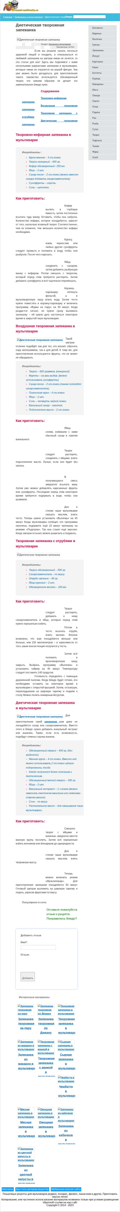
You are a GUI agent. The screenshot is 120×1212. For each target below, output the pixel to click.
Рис (94, 118)
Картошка (97, 61)
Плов (95, 106)
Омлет (96, 101)
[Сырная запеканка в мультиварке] (66, 1049)
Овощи (96, 95)
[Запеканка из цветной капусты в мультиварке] (26, 1160)
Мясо (95, 89)
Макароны (97, 84)
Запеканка (97, 50)
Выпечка (97, 39)
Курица (96, 78)
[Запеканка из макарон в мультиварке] (26, 1049)
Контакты (7, 1189)
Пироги (96, 112)
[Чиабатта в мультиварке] (66, 1081)
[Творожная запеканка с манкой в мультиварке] (46, 1053)
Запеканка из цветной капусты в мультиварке (28, 1174)
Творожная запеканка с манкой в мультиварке (48, 1067)
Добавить (27, 978)
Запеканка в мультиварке (60, 44)
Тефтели (97, 140)
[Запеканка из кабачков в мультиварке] (66, 1120)
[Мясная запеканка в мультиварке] (26, 1117)
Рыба (95, 123)
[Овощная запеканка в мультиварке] (46, 1117)
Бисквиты (97, 27)
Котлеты (97, 73)
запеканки (51, 721)
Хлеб (95, 157)
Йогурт (96, 56)
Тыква (95, 146)
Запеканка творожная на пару (26, 1023)
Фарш (95, 151)
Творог (95, 134)
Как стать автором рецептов (32, 1189)
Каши (95, 67)
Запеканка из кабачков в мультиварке (68, 1135)
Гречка (96, 44)
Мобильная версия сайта (66, 1189)
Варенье (96, 33)
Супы (95, 129)
